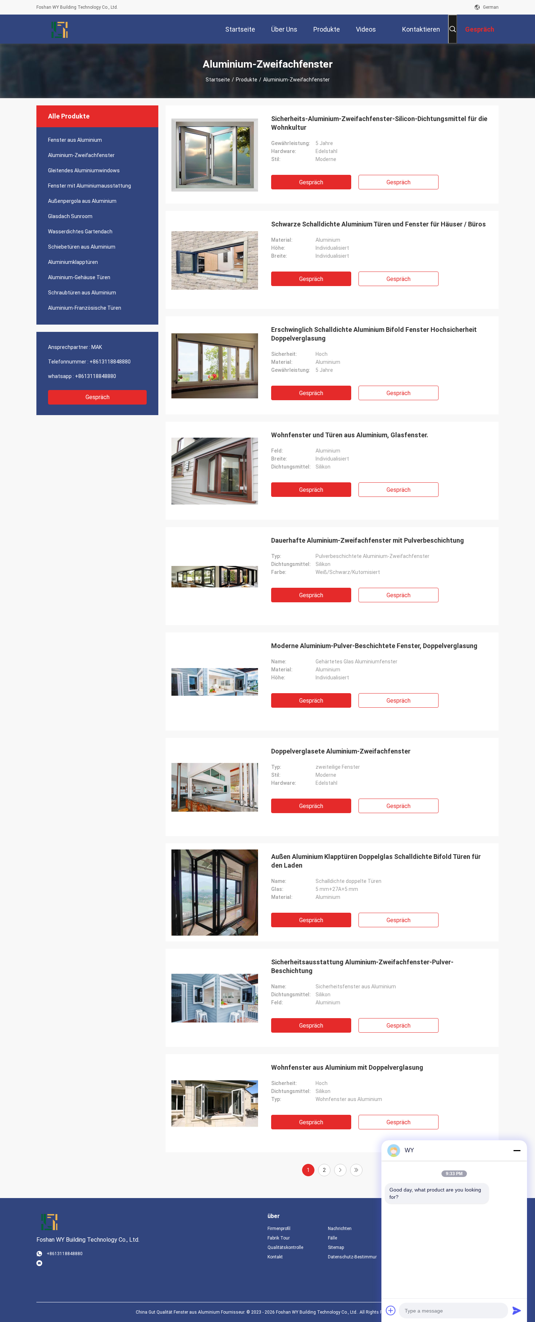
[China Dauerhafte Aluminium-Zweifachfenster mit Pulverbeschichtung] (214, 576)
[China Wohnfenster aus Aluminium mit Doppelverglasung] (214, 1103)
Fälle (332, 1238)
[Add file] (391, 1310)
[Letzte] (356, 1170)
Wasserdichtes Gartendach (80, 231)
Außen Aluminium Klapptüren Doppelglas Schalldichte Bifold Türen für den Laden (376, 861)
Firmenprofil (279, 1228)
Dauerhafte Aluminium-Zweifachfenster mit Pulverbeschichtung (367, 540)
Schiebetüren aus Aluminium (81, 247)
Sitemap (336, 1247)
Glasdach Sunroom (70, 216)
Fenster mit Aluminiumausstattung (89, 186)
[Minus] (516, 1150)
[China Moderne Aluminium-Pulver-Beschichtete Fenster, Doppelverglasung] (214, 681)
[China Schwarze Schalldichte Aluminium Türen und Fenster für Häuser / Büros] (214, 260)
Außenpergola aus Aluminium (82, 201)
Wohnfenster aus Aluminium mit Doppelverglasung (347, 1067)
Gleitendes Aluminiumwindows (84, 170)
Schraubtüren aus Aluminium (82, 293)
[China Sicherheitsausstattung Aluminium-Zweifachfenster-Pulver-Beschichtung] (214, 998)
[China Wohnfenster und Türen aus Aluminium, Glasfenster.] (214, 471)
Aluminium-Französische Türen (84, 308)
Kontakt (275, 1256)
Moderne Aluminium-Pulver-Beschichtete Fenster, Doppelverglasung (374, 646)
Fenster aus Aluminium (75, 140)
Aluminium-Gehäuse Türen (79, 277)
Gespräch (98, 397)
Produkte (246, 80)
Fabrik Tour (279, 1238)
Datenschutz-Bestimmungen (352, 1256)
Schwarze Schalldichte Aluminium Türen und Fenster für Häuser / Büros (378, 224)
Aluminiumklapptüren (73, 262)
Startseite (218, 80)
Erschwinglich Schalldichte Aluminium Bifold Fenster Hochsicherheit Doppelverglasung (374, 334)
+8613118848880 (110, 362)
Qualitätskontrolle (285, 1247)
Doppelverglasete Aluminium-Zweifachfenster (341, 751)
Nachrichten (340, 1228)
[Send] (517, 1310)
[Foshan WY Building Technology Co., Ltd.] (60, 29)
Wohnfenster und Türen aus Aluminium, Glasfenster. (349, 435)
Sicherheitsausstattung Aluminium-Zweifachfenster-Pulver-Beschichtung (362, 966)
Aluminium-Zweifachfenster (81, 155)
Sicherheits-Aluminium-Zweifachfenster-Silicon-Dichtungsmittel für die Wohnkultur (379, 123)
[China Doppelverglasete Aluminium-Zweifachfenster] (214, 787)
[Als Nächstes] (340, 1170)
